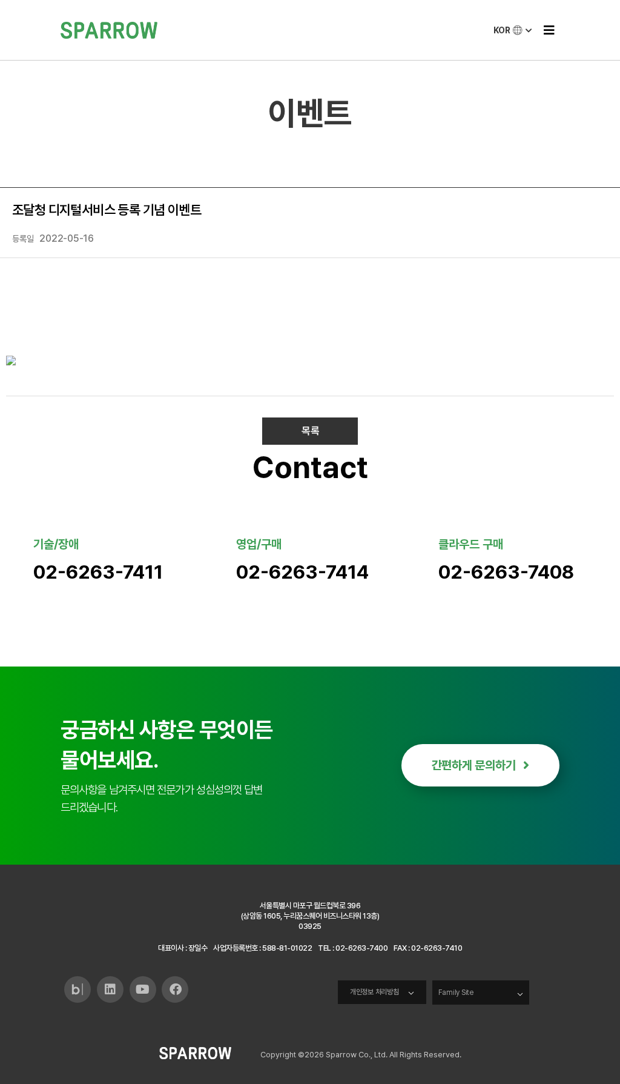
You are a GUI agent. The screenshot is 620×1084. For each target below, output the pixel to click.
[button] (548, 30)
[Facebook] (175, 989)
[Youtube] (143, 989)
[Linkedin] (110, 989)
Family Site (455, 992)
